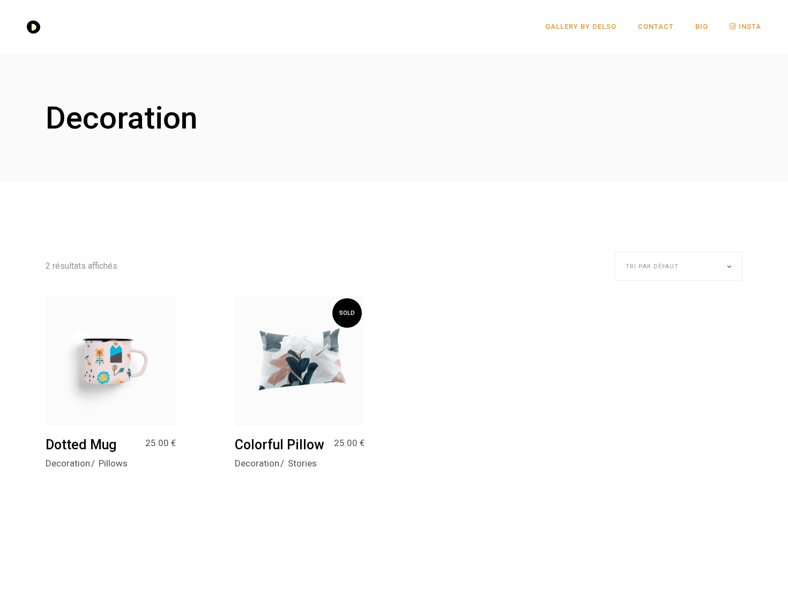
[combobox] (678, 266)
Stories (302, 463)
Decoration (68, 463)
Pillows (113, 463)
